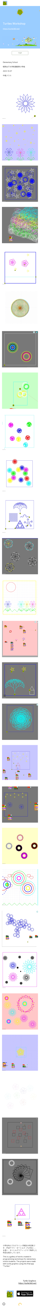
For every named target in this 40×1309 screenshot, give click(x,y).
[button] (3, 1304)
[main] (20, 26)
